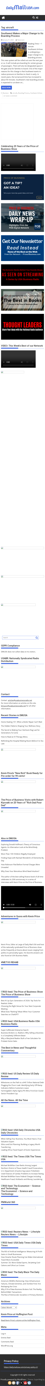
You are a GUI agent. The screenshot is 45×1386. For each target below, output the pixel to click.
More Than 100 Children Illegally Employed (18, 854)
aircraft (14, 93)
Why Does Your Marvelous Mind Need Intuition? (20, 871)
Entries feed (5, 1337)
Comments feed (7, 1342)
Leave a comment (11, 96)
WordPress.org (7, 1346)
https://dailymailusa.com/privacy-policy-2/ (21, 1367)
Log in (3, 1333)
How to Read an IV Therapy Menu (14, 737)
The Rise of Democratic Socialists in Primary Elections (22, 1295)
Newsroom (20, 40)
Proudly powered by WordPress (13, 1379)
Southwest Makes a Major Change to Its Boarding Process (22, 34)
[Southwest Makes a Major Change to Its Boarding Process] (14, 43)
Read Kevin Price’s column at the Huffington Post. (21, 1320)
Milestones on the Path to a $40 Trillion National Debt (22, 1082)
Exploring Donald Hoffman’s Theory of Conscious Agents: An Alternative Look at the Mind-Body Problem (20, 847)
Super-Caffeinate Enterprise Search (14, 1030)
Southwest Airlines (36, 93)
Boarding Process (23, 93)
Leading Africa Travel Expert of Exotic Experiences (20, 1150)
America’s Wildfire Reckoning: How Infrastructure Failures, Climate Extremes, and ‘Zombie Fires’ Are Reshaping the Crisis (21, 1284)
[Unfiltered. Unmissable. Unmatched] (3, 17)
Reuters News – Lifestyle (14, 1234)
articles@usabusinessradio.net (20, 700)
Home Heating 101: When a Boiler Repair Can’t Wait (21, 722)
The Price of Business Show (15, 994)
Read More (6, 87)
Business (6, 93)
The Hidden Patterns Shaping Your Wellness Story (20, 726)
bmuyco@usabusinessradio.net (13, 706)
